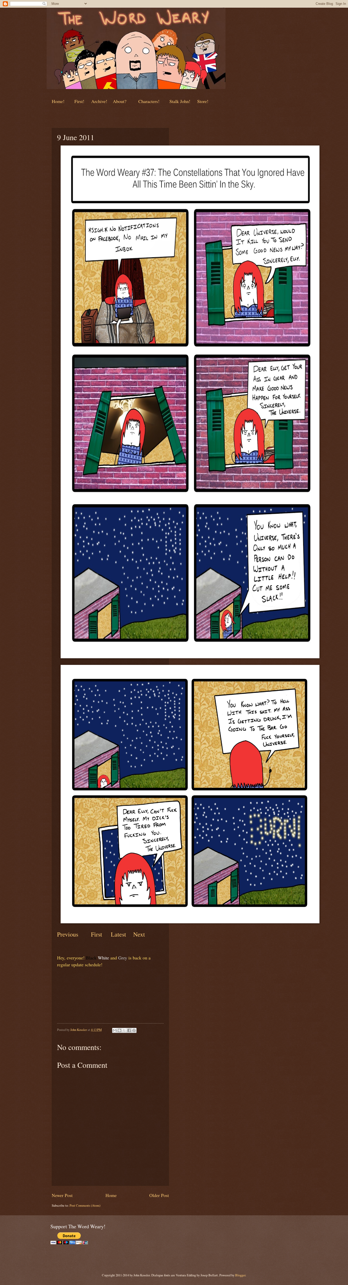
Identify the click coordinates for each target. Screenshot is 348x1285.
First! (80, 101)
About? (119, 101)
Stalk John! (180, 101)
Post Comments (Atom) (85, 1205)
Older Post (159, 1195)
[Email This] (114, 1030)
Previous (67, 934)
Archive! (99, 101)
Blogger (240, 1275)
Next (138, 934)
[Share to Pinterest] (134, 1030)
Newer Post (62, 1195)
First (97, 934)
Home (111, 1195)
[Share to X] (124, 1030)
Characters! (148, 101)
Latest (118, 934)
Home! (58, 101)
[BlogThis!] (119, 1030)
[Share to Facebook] (129, 1030)
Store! (202, 101)
